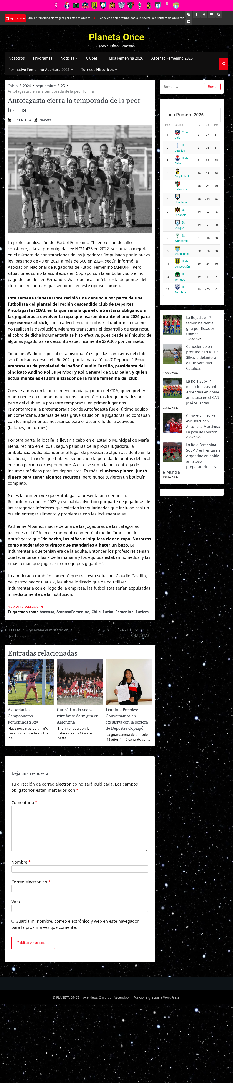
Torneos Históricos (97, 69)
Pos (167, 125)
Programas (42, 58)
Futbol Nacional (31, 606)
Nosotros (17, 58)
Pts (216, 125)
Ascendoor (122, 997)
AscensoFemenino (72, 611)
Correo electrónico (31, 882)
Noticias (67, 58)
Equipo (179, 125)
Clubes (92, 58)
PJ (199, 125)
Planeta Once (116, 37)
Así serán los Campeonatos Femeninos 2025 (23, 716)
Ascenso (13, 606)
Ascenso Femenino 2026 (172, 58)
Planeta (45, 119)
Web (15, 901)
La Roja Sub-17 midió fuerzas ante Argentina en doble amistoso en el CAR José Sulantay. (202, 392)
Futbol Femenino (118, 611)
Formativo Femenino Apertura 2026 (39, 69)
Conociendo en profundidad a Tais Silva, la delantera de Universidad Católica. (126, 18)
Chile (96, 611)
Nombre (21, 862)
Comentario (24, 802)
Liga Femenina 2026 (126, 58)
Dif (207, 125)
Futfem (142, 611)
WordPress (171, 997)
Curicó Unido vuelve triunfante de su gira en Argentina (78, 716)
